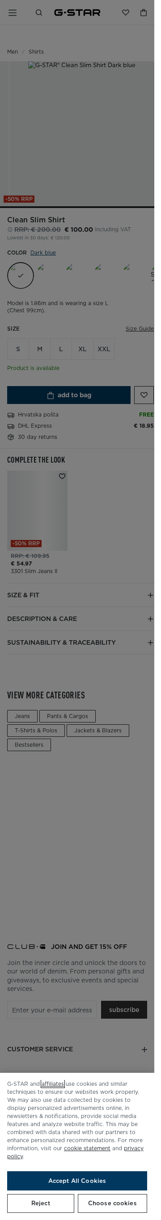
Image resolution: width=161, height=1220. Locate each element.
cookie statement (87, 1148)
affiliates (53, 1083)
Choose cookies (112, 1203)
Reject (40, 1203)
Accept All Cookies (77, 1180)
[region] (77, 1146)
